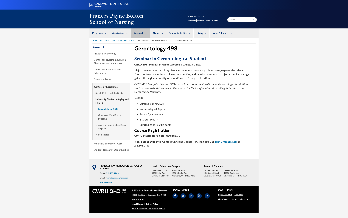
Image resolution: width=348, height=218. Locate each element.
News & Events (220, 33)
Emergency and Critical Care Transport (110, 127)
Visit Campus (223, 199)
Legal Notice (137, 204)
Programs (97, 33)
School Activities (178, 33)
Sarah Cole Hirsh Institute (109, 93)
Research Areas (102, 79)
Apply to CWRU (225, 194)
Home (95, 41)
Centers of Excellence (123, 41)
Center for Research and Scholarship (107, 71)
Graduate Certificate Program (109, 117)
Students (192, 20)
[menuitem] (99, 33)
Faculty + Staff (203, 20)
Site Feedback (106, 182)
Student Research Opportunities (111, 149)
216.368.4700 (112, 173)
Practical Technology (105, 53)
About (156, 33)
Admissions (118, 33)
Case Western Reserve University (153, 190)
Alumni (215, 20)
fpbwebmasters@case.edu (117, 178)
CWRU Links (225, 190)
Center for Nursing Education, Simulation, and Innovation (110, 61)
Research (138, 33)
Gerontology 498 (108, 109)
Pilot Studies (102, 134)
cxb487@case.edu (226, 141)
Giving (199, 33)
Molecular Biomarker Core (108, 143)
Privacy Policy (152, 204)
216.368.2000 (138, 199)
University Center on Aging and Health (112, 101)
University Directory (241, 199)
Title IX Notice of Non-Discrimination (148, 209)
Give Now (238, 194)
